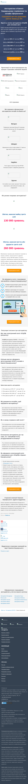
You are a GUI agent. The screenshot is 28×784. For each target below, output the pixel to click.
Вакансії (3, 678)
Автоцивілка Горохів (5, 599)
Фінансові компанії (5, 655)
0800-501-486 (4, 524)
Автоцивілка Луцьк (19, 596)
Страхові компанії (5, 653)
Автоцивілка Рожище (19, 601)
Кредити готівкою (5, 632)
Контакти (3, 676)
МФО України (4, 651)
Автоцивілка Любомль (20, 597)
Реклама (3, 680)
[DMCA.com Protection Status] (6, 703)
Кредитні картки (5, 635)
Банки (2, 648)
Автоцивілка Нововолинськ (21, 599)
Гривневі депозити (5, 641)
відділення (4, 525)
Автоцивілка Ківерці (5, 601)
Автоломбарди (4, 657)
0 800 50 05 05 (4, 531)
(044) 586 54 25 (4, 538)
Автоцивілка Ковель (5, 603)
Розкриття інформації (6, 674)
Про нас (3, 664)
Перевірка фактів (5, 669)
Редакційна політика (6, 671)
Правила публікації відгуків (7, 667)
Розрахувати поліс (14, 58)
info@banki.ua (4, 699)
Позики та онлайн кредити (7, 637)
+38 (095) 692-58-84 (6, 697)
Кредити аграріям (5, 639)
